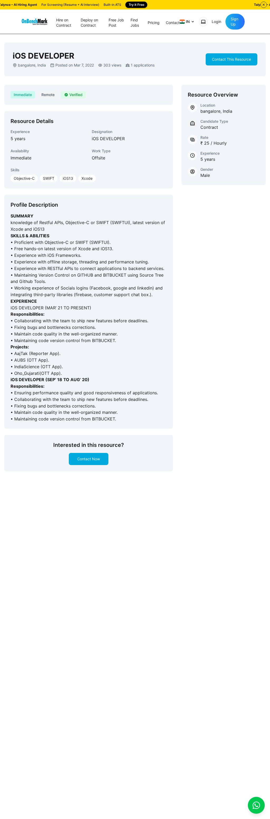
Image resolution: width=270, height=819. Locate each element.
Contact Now (88, 459)
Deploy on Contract (89, 22)
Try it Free (136, 5)
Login (216, 21)
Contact (173, 22)
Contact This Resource (231, 59)
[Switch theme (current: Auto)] (203, 21)
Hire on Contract (63, 22)
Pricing (154, 22)
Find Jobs (135, 22)
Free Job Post (116, 22)
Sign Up (234, 21)
